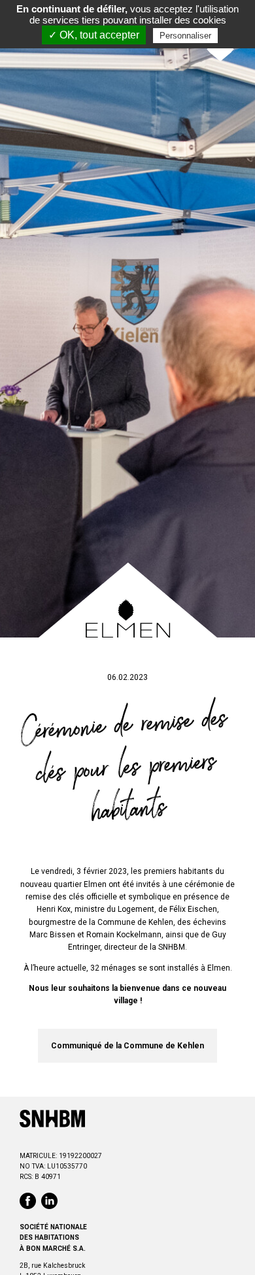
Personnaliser (185, 35)
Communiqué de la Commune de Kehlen (127, 1045)
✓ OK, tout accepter (93, 34)
